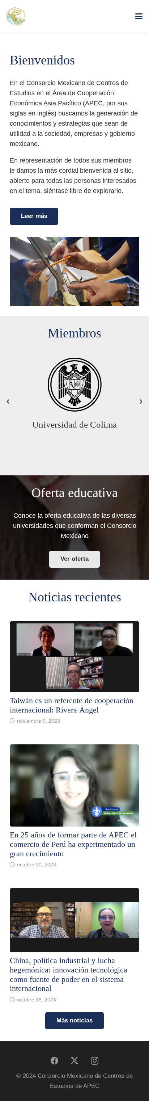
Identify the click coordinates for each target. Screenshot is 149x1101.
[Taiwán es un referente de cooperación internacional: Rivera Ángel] (74, 656)
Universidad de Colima (74, 424)
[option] (74, 395)
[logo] (16, 16)
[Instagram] (95, 1061)
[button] (139, 16)
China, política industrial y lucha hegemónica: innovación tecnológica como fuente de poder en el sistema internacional (68, 974)
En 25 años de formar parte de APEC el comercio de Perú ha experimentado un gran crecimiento (73, 844)
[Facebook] (55, 1061)
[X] (75, 1061)
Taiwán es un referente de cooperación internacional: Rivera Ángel (71, 705)
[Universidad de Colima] (74, 384)
